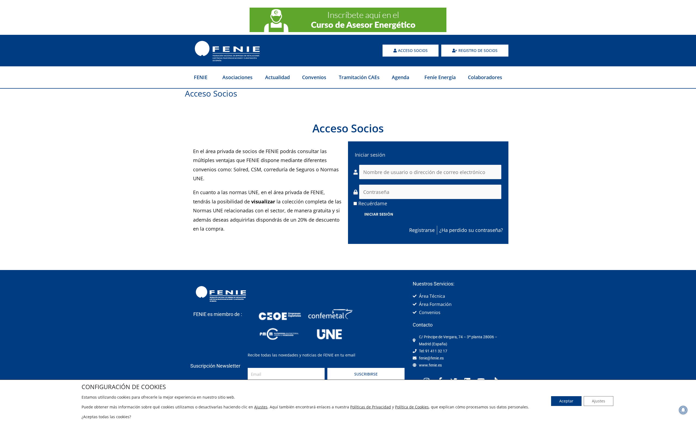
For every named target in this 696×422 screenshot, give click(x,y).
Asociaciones (237, 77)
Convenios (314, 77)
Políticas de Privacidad (370, 406)
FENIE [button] (200, 77)
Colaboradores (485, 77)
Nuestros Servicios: (433, 284)
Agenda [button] (400, 77)
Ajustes (261, 407)
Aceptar (566, 401)
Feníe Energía (440, 77)
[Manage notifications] (683, 410)
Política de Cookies (412, 406)
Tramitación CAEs (359, 77)
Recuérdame (372, 203)
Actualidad (277, 77)
